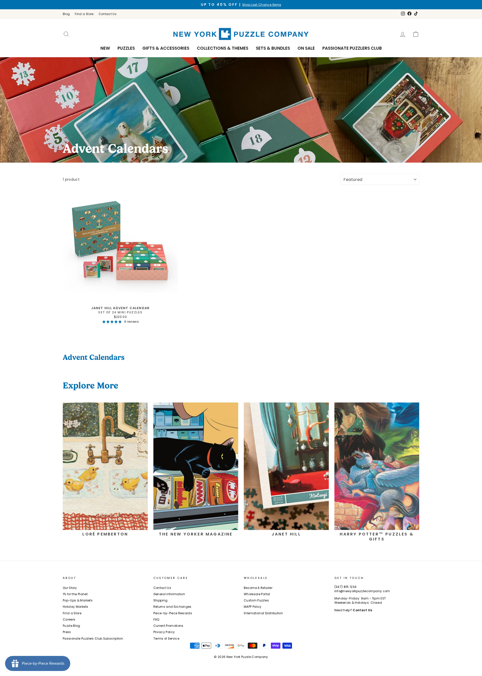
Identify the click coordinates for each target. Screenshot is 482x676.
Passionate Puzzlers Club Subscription (93, 639)
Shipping (160, 600)
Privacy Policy (164, 632)
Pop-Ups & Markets (78, 600)
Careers (69, 620)
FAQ (156, 620)
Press (67, 632)
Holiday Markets (75, 607)
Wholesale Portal (257, 594)
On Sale (306, 48)
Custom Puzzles (256, 600)
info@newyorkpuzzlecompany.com (362, 591)
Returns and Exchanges (172, 607)
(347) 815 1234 (345, 587)
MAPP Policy (253, 607)
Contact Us (108, 14)
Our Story (70, 588)
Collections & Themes (222, 48)
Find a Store (84, 14)
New (105, 48)
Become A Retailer (258, 588)
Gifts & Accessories (165, 48)
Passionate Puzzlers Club (352, 48)
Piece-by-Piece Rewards (172, 613)
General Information (169, 594)
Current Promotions (168, 626)
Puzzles (126, 48)
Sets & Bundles (273, 48)
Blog (66, 14)
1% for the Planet (75, 594)
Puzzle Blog (71, 626)
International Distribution (263, 613)
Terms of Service (166, 639)
